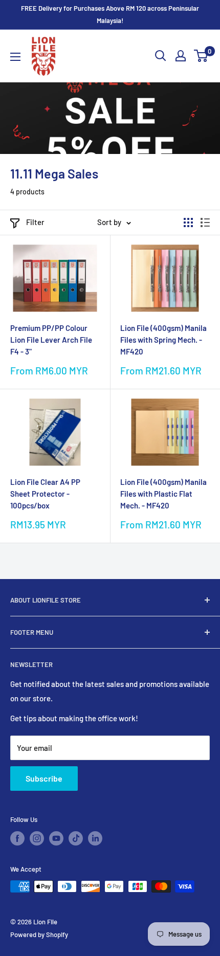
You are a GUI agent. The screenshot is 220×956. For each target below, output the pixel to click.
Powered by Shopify (39, 934)
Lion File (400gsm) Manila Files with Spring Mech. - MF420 (163, 340)
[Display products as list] (205, 222)
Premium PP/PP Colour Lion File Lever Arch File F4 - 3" (51, 340)
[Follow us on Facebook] (17, 838)
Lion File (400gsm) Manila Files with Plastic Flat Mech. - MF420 (163, 493)
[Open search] (160, 55)
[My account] (180, 55)
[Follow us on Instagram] (37, 838)
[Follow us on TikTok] (76, 838)
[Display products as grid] (188, 222)
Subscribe (44, 778)
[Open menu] (15, 57)
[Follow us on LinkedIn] (95, 838)
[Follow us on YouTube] (56, 838)
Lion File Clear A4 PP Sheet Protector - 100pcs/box (45, 493)
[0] (201, 56)
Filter (35, 222)
